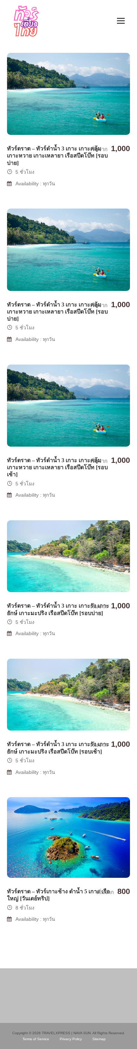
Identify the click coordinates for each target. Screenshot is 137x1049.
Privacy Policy (71, 1039)
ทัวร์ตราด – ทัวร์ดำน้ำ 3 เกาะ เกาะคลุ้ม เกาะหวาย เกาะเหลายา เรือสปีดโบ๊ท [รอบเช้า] (57, 467)
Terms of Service (35, 1039)
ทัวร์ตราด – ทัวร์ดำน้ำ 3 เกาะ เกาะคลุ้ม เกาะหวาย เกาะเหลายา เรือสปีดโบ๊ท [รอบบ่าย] (57, 155)
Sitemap (99, 1039)
